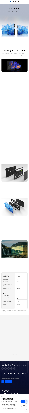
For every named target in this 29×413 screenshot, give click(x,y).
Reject (24, 405)
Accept (24, 401)
